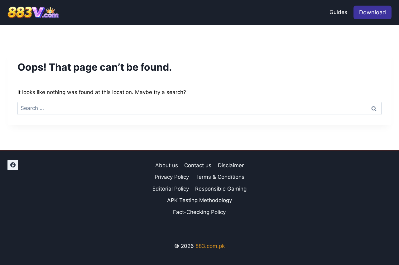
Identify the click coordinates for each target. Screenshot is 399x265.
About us (166, 165)
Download (372, 12)
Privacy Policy (172, 177)
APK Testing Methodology (199, 200)
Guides (338, 12)
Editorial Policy (170, 189)
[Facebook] (12, 165)
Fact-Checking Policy (199, 212)
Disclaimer (231, 165)
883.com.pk (210, 246)
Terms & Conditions (219, 177)
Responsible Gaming (221, 189)
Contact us (197, 165)
